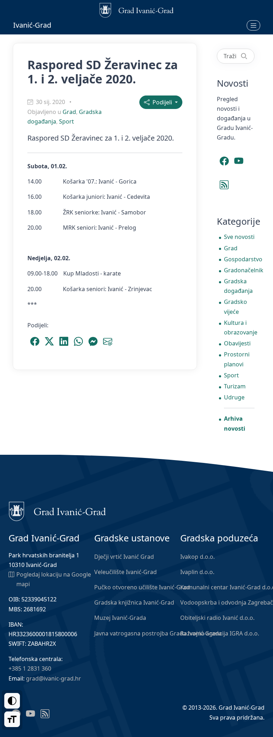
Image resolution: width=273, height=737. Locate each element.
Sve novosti (239, 237)
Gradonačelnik (239, 270)
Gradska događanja (238, 286)
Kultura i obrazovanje (239, 327)
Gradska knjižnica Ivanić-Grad (134, 602)
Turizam (235, 386)
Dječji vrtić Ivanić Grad (124, 557)
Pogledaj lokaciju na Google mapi (53, 579)
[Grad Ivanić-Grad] (57, 511)
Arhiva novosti (234, 423)
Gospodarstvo (239, 259)
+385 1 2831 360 (30, 668)
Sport (66, 121)
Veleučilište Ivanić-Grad (125, 572)
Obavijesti (237, 343)
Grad (69, 112)
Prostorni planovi (237, 359)
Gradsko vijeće (235, 306)
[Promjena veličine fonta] (12, 719)
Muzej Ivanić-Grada (120, 618)
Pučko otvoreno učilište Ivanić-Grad (142, 587)
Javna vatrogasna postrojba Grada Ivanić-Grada (158, 633)
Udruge (234, 397)
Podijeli (161, 102)
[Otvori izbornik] (253, 25)
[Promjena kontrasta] (12, 701)
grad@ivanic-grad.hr (53, 678)
